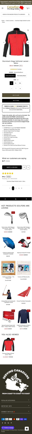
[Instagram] (5, 423)
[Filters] (24, 167)
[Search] (29, 14)
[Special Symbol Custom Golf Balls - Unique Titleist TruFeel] (8, 316)
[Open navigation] (4, 8)
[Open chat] (27, 429)
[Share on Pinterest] (26, 198)
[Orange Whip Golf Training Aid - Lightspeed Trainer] (8, 292)
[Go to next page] (22, 188)
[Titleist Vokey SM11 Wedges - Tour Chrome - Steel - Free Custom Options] (24, 218)
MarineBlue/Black (21, 75)
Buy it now (16, 100)
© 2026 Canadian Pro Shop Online (9, 430)
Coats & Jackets (9, 20)
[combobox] (16, 14)
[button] (14, 69)
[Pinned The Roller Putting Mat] (24, 292)
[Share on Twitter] (15, 198)
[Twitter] (8, 423)
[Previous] (4, 42)
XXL (20, 83)
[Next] (28, 42)
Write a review (12, 167)
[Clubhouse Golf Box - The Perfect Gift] (8, 268)
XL (15, 83)
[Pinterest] (11, 423)
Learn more (28, 3)
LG (11, 83)
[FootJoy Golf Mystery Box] (24, 268)
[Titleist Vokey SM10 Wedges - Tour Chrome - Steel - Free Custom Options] (8, 218)
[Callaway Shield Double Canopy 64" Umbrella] (8, 243)
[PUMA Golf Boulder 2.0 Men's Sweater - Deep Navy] (24, 316)
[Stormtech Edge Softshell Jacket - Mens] (8, 345)
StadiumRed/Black (10, 75)
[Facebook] (2, 423)
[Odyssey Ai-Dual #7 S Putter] (24, 243)
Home (3, 20)
